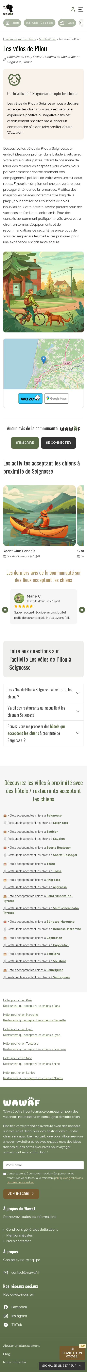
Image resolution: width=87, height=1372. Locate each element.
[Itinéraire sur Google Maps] (57, 398)
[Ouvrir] (81, 9)
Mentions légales (19, 1235)
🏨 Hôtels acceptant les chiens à (32, 815)
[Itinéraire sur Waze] (30, 398)
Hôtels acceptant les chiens (19, 39)
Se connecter (58, 442)
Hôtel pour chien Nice (17, 1058)
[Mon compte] (73, 9)
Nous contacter (18, 1241)
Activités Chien (47, 39)
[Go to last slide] (5, 610)
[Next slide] (80, 23)
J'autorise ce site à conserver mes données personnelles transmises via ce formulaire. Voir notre (45, 1178)
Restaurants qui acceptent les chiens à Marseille (34, 1020)
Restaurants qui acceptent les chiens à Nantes (33, 1078)
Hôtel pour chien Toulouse (20, 1043)
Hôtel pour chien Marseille (20, 1014)
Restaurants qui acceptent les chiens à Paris (31, 1005)
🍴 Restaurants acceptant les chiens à (35, 822)
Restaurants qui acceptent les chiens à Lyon (31, 1035)
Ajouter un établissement (21, 1346)
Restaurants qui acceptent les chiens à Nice (31, 1063)
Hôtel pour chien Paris (17, 1000)
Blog (6, 1354)
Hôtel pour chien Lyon (18, 1029)
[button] (43, 360)
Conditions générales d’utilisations (32, 1229)
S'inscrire (25, 442)
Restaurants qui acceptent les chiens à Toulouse (34, 1049)
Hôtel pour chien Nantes (19, 1072)
